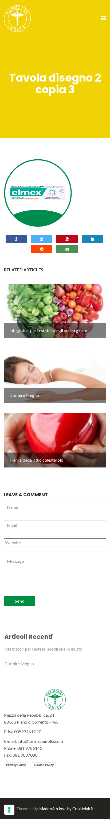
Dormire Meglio (19, 663)
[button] (38, 193)
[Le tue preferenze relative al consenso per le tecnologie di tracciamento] (9, 810)
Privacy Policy (16, 765)
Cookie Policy (44, 765)
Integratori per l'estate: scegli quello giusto (43, 648)
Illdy (34, 808)
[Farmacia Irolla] (17, 18)
